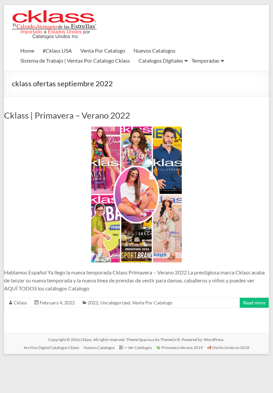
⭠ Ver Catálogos (138, 347)
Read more (254, 302)
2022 (93, 302)
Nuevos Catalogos (154, 50)
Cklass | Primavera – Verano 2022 (67, 115)
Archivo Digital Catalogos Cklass (51, 347)
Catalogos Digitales (160, 60)
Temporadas (205, 60)
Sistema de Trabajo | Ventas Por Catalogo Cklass (75, 60)
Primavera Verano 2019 (182, 347)
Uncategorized (115, 302)
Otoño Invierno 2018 (230, 347)
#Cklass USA (57, 50)
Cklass (20, 302)
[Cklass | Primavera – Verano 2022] (136, 130)
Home (27, 50)
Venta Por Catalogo (102, 50)
